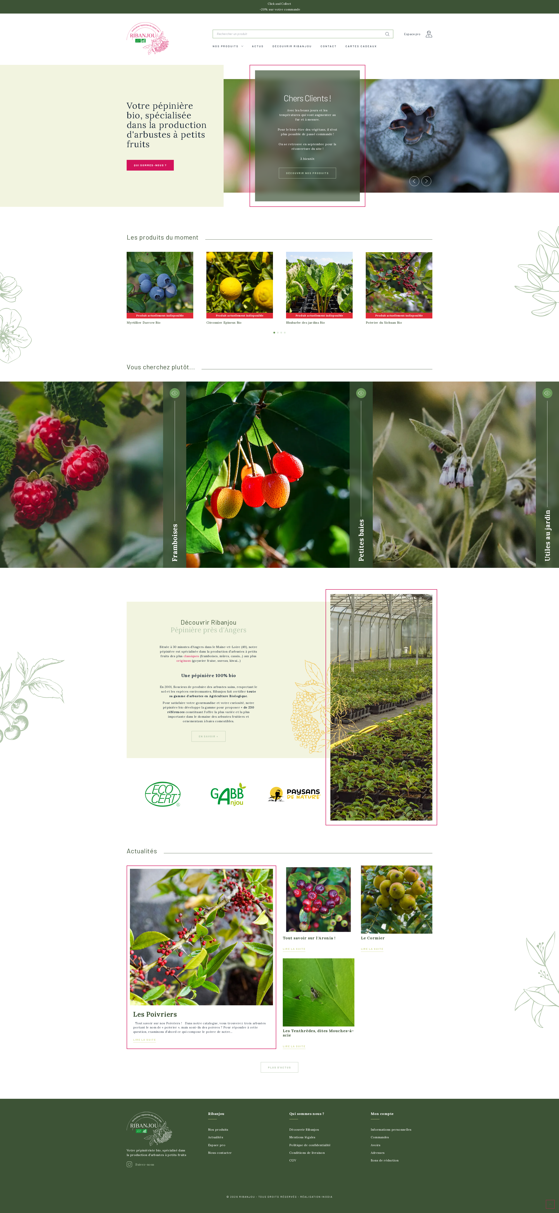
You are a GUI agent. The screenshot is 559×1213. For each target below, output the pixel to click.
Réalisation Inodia (316, 1196)
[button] (150, 165)
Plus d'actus (279, 1067)
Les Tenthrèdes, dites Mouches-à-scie (318, 1033)
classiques (191, 656)
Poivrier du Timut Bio (143, 323)
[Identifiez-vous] (429, 34)
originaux (183, 661)
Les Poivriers (155, 1014)
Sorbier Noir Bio (379, 323)
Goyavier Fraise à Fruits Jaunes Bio (233, 323)
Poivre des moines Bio (303, 323)
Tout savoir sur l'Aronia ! (309, 938)
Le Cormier (373, 938)
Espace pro (412, 34)
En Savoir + (307, 164)
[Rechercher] (387, 34)
